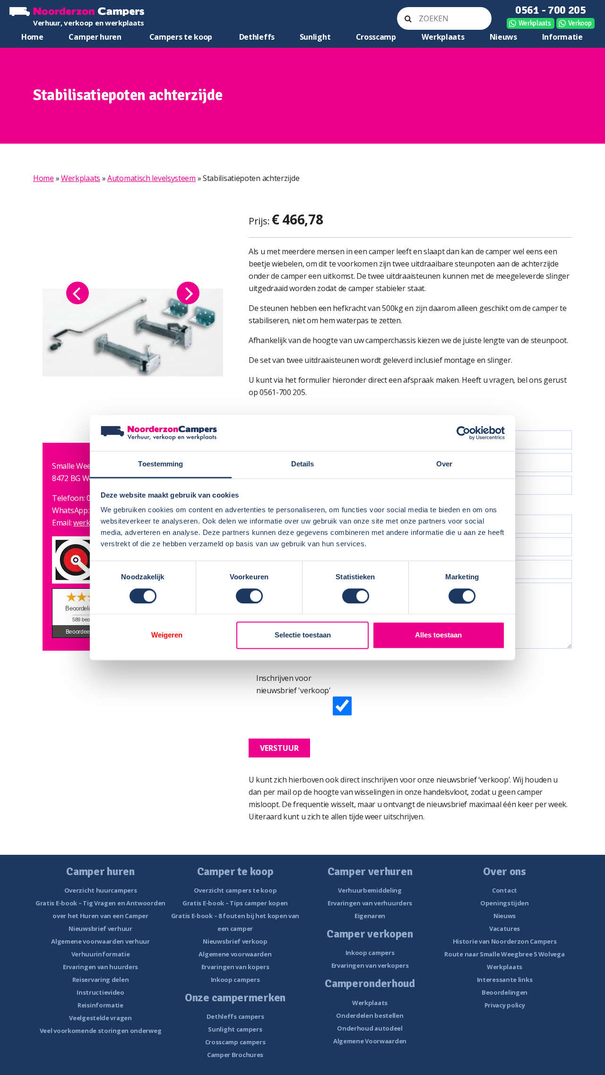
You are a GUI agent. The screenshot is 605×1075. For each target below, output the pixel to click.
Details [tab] (302, 464)
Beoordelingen (504, 992)
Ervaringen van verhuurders (370, 903)
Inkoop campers (235, 979)
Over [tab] (444, 464)
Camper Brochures (235, 1054)
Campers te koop (181, 37)
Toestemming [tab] (160, 464)
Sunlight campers (235, 1029)
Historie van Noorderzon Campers (505, 941)
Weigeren (166, 635)
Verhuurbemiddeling (370, 890)
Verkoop (580, 23)
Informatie (562, 37)
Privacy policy (504, 1005)
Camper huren (95, 37)
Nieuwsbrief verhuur (100, 928)
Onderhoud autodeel (370, 1028)
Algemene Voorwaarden (369, 1041)
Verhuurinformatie (100, 954)
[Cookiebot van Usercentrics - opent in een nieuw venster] (463, 433)
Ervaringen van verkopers (370, 965)
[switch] (249, 595)
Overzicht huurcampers (100, 890)
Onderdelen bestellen (369, 1015)
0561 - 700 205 (550, 10)
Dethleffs (257, 37)
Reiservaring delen (100, 979)
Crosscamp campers (235, 1042)
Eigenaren (369, 916)
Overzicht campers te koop (235, 890)
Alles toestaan (438, 635)
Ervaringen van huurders (100, 967)
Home (32, 37)
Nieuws (503, 37)
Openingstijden (504, 903)
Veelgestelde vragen (100, 1018)
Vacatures (504, 928)
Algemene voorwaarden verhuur (100, 941)
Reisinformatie (100, 1005)
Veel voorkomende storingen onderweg (101, 1030)
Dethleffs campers (235, 1016)
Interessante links (505, 979)
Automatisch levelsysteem (151, 178)
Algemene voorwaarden (235, 954)
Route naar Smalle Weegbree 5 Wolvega (504, 954)
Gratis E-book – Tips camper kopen (235, 903)
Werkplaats (535, 23)
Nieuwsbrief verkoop (235, 941)
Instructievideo (100, 992)
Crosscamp (376, 37)
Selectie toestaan (303, 635)
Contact (504, 890)
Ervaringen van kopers (235, 967)
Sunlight (315, 37)
